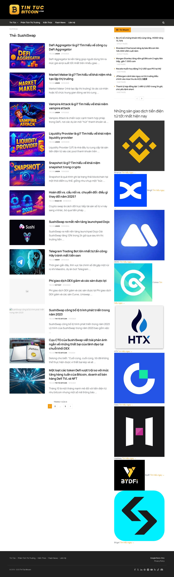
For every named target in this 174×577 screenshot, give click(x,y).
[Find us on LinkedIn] (141, 569)
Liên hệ (72, 22)
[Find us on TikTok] (158, 569)
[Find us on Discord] (161, 569)
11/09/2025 (65, 171)
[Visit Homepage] (27, 9)
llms (162, 558)
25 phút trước (122, 54)
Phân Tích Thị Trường (30, 22)
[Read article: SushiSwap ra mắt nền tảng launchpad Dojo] (27, 232)
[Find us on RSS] (155, 569)
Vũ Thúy (58, 285)
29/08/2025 (67, 201)
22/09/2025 (65, 142)
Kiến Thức (47, 22)
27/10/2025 (65, 54)
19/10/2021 (72, 383)
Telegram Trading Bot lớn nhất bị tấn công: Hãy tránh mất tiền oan (78, 253)
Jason (57, 54)
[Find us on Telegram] (148, 569)
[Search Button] (163, 22)
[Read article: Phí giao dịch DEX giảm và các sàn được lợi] (27, 291)
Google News (155, 558)
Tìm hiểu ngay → (129, 172)
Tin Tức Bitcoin (61, 319)
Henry (57, 260)
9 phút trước (122, 44)
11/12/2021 (72, 353)
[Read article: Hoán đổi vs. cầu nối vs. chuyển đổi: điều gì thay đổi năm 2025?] (27, 203)
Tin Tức (13, 22)
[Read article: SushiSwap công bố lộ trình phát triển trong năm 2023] (27, 320)
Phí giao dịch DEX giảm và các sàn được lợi (78, 281)
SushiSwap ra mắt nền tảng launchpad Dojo (79, 222)
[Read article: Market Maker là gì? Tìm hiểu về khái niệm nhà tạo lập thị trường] (27, 85)
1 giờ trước (121, 64)
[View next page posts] (142, 98)
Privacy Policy (159, 561)
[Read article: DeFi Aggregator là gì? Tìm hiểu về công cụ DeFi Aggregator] (27, 55)
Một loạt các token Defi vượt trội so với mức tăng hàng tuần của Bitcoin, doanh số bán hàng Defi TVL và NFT (79, 374)
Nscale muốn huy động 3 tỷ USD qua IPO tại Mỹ (138, 68)
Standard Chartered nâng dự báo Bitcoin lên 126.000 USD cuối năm (137, 49)
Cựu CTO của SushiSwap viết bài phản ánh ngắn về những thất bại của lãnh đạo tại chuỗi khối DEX (78, 344)
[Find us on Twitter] (138, 569)
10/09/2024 (65, 226)
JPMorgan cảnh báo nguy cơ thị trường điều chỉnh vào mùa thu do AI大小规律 (137, 77)
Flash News (60, 22)
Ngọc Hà (58, 201)
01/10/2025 (65, 112)
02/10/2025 (65, 83)
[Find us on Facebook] (135, 569)
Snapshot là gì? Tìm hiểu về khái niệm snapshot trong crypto (74, 165)
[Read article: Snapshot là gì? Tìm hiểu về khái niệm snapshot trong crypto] (27, 173)
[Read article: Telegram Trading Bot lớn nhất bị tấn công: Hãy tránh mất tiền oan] (27, 262)
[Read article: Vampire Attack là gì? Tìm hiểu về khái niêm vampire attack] (27, 114)
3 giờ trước (121, 82)
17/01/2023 (72, 319)
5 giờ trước (121, 92)
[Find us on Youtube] (151, 569)
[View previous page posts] (137, 98)
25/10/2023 (65, 260)
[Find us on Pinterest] (145, 569)
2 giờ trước (121, 72)
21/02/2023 (66, 285)
